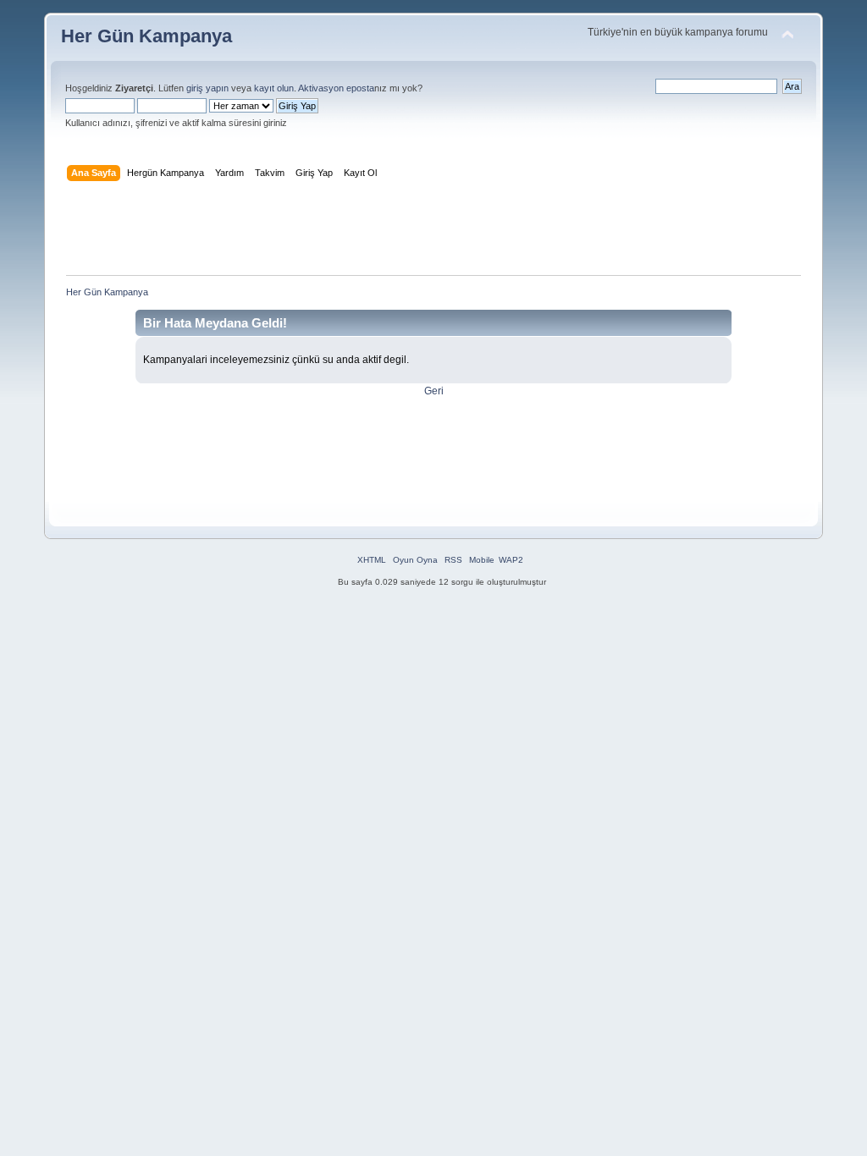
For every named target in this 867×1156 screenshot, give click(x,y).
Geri (434, 391)
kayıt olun (274, 88)
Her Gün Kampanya (146, 36)
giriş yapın (207, 88)
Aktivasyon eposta (336, 88)
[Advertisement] (433, 232)
